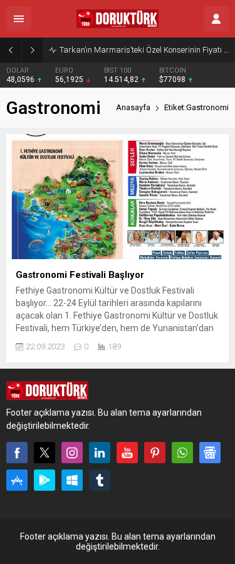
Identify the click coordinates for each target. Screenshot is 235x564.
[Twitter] (44, 452)
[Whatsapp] (182, 452)
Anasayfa (133, 107)
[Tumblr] (99, 480)
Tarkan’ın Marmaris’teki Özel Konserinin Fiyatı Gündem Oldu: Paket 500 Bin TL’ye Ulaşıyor (144, 49)
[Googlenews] (210, 452)
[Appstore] (17, 480)
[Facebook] (17, 452)
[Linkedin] (99, 452)
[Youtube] (127, 452)
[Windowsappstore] (72, 480)
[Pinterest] (154, 452)
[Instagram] (72, 452)
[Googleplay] (44, 480)
